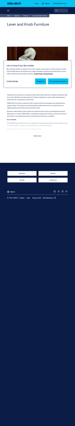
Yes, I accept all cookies (58, 81)
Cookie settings (12, 81)
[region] (37, 74)
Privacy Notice (48, 74)
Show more (37, 136)
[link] (36, 4)
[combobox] (61, 11)
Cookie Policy (38, 74)
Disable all (40, 81)
